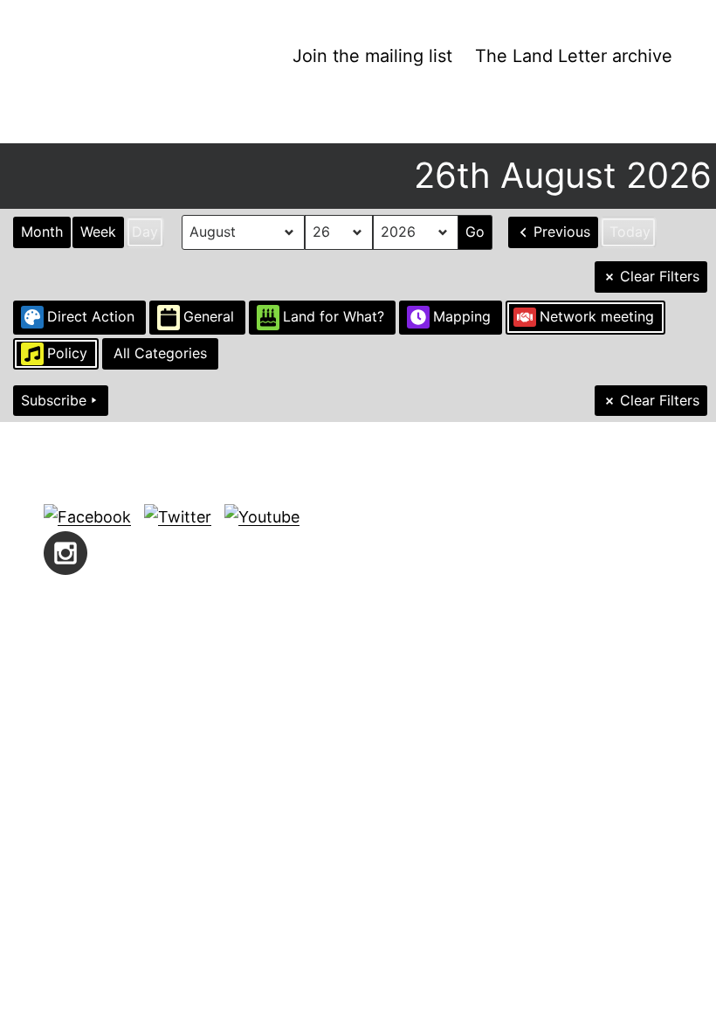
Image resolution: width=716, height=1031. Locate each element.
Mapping (462, 316)
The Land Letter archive (573, 55)
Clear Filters (659, 276)
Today (630, 231)
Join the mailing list (372, 55)
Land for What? (333, 316)
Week (98, 231)
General (208, 316)
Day (145, 231)
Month (42, 231)
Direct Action (90, 316)
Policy (67, 353)
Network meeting (597, 316)
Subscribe (53, 400)
